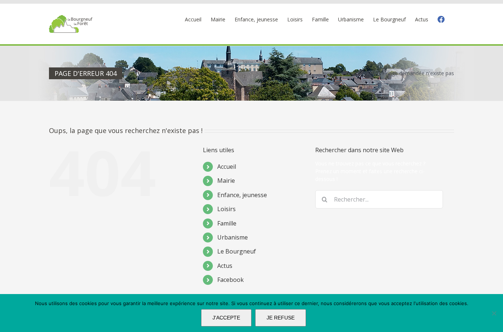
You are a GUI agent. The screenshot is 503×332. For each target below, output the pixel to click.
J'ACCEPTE (226, 318)
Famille (226, 223)
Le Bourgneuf (236, 251)
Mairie (226, 181)
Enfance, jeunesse (242, 195)
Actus (224, 266)
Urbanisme (232, 237)
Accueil (226, 166)
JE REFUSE (281, 318)
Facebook (230, 280)
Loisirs (226, 209)
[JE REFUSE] (493, 313)
